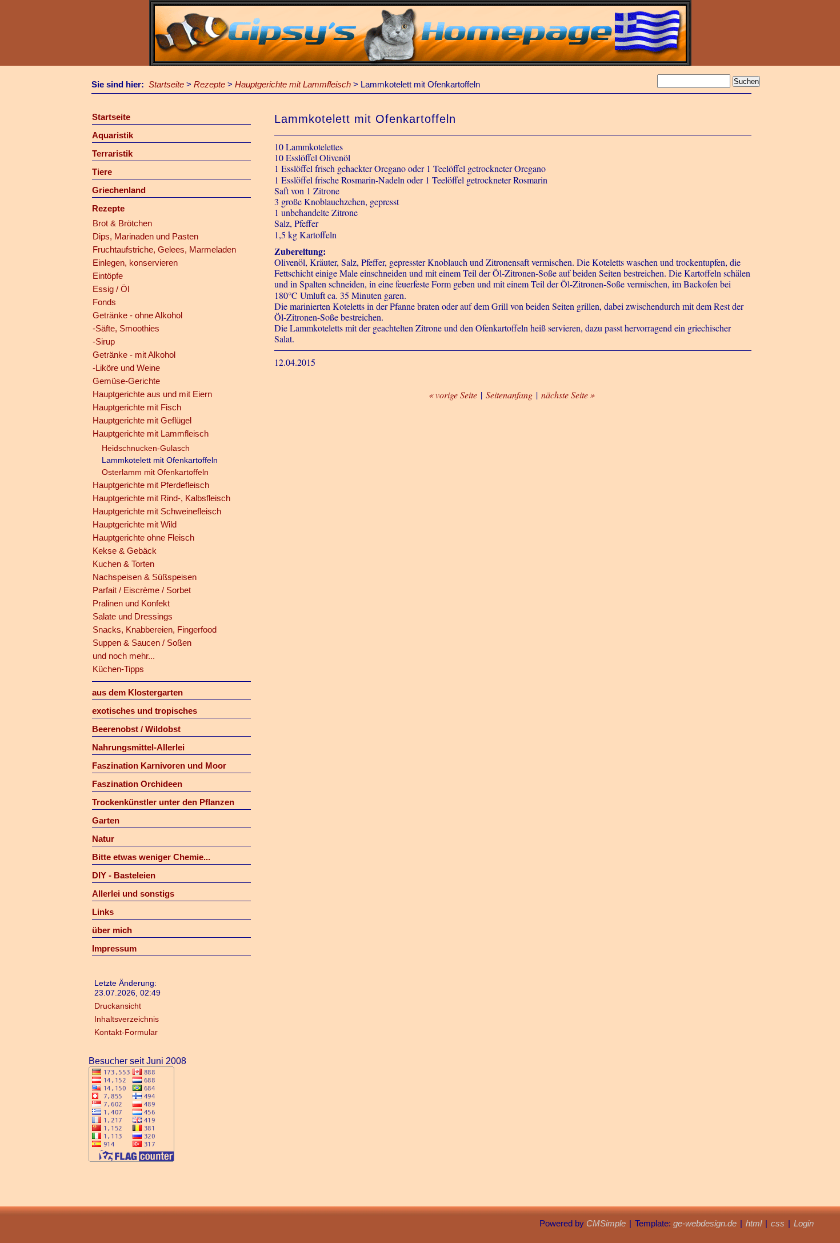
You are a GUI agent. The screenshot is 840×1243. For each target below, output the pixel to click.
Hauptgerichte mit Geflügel (142, 420)
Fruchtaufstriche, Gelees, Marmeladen (164, 249)
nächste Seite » (568, 395)
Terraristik (112, 153)
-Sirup (104, 341)
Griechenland (119, 190)
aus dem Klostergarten (137, 692)
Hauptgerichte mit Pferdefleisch (151, 485)
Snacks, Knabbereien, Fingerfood (155, 629)
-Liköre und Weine (126, 368)
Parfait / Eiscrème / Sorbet (142, 590)
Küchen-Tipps (118, 669)
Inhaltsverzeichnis (126, 1019)
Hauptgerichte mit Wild (135, 524)
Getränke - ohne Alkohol (137, 315)
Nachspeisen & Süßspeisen (145, 577)
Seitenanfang (509, 395)
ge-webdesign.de (705, 1223)
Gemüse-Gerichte (126, 381)
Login (804, 1223)
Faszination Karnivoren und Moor (159, 765)
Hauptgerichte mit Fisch (137, 407)
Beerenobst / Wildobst (136, 729)
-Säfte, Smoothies (126, 328)
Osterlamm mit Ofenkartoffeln (155, 472)
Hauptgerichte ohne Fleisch (143, 537)
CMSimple (606, 1223)
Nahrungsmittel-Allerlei (138, 747)
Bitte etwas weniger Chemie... (151, 857)
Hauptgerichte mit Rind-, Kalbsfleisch (161, 498)
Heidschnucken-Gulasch (146, 448)
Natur (103, 839)
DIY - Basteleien (123, 875)
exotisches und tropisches (144, 711)
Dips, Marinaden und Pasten (145, 236)
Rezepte (209, 84)
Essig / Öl (111, 289)
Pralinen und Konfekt (131, 603)
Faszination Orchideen (137, 784)
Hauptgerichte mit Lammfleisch (293, 84)
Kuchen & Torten (123, 564)
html (754, 1223)
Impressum (114, 948)
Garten (105, 820)
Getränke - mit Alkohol (134, 354)
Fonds (104, 302)
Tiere (102, 172)
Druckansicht (117, 1005)
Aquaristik (112, 135)
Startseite (166, 84)
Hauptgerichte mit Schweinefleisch (157, 511)
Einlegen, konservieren (135, 262)
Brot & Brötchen (122, 223)
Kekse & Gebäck (125, 550)
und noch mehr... (124, 656)
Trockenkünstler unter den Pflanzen (163, 802)
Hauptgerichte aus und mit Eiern (152, 394)
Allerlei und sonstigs (133, 893)
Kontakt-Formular (126, 1032)
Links (103, 912)
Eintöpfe (108, 276)
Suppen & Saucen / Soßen (142, 643)
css (778, 1223)
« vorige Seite (453, 395)
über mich (112, 930)
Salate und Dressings (133, 616)
